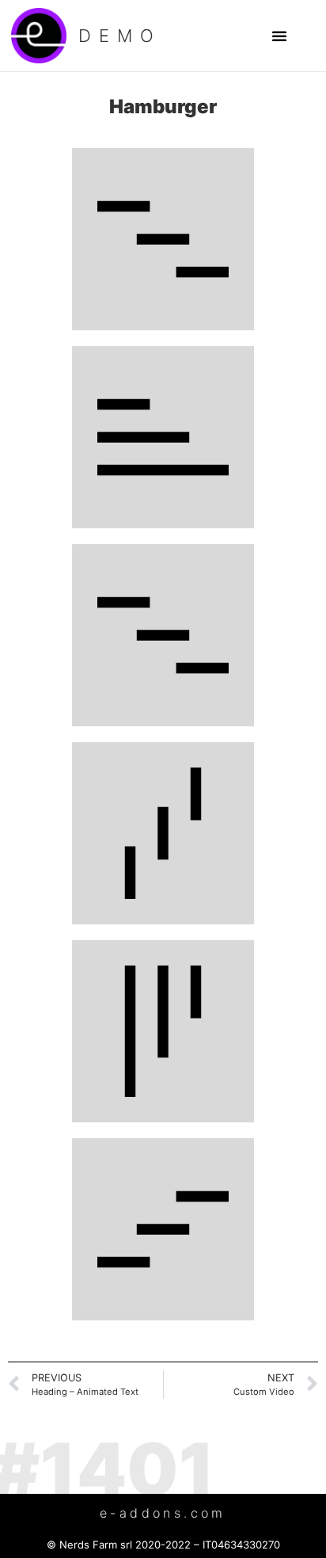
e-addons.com (163, 1513)
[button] (279, 36)
